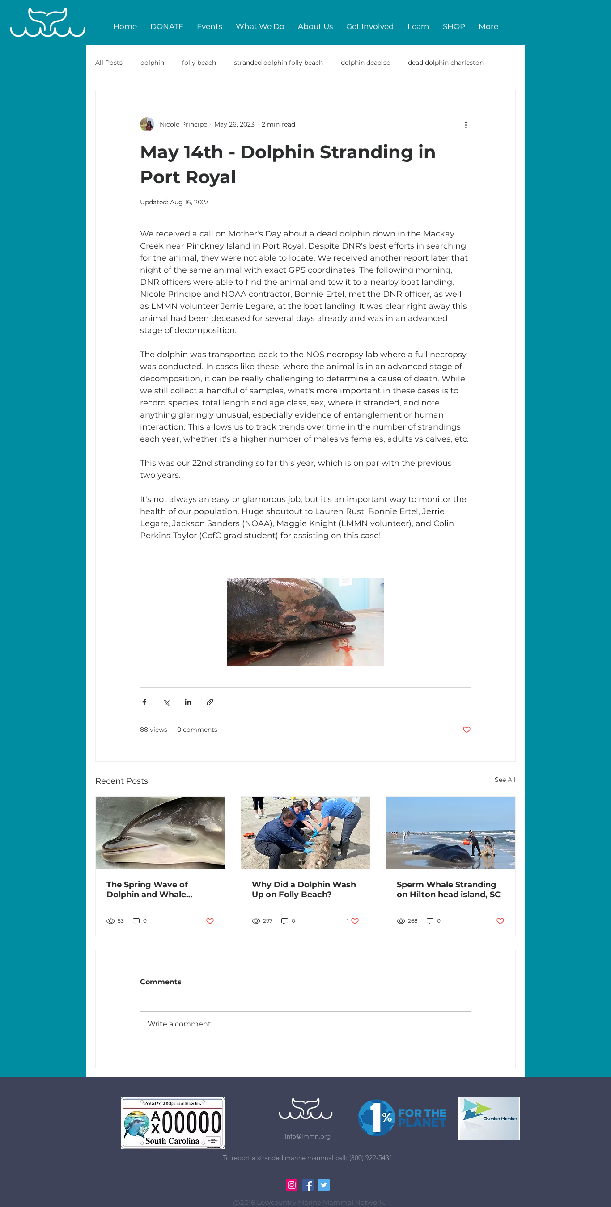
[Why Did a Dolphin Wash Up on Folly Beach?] (305, 833)
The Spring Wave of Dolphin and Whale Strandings (147, 889)
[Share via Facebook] (144, 702)
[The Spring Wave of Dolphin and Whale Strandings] (160, 833)
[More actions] (465, 124)
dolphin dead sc (365, 63)
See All (505, 780)
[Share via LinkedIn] (188, 702)
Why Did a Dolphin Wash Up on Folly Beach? (304, 889)
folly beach (199, 63)
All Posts (109, 63)
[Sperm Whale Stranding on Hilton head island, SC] (450, 833)
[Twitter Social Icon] (324, 1185)
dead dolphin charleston (446, 63)
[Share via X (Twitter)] (166, 702)
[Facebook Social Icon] (308, 1185)
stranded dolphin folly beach (278, 63)
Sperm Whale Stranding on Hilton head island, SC (449, 889)
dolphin (152, 63)
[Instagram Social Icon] (291, 1185)
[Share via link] (210, 702)
